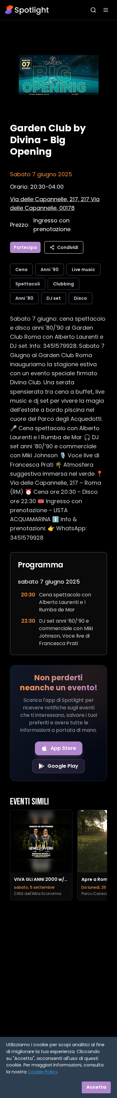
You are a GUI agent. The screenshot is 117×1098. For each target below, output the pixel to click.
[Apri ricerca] (93, 10)
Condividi (67, 247)
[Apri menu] (106, 10)
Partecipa (25, 247)
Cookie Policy (42, 1072)
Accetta (96, 1087)
